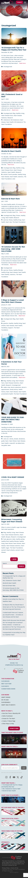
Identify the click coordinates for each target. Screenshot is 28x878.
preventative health (7, 394)
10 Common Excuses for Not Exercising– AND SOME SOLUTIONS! (13, 249)
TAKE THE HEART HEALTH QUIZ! (12, 732)
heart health (10, 122)
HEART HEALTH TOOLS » (9, 746)
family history (14, 389)
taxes (9, 445)
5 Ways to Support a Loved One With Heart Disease (12, 301)
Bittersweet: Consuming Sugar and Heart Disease (11, 520)
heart (7, 391)
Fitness (18, 215)
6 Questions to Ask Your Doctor (11, 363)
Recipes (8, 537)
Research (10, 118)
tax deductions (20, 443)
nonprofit (12, 443)
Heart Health (11, 172)
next (23, 768)
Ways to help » (7, 711)
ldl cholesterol (18, 122)
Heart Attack (13, 441)
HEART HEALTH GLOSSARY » (10, 795)
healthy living (22, 174)
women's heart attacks (8, 550)
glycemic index (11, 539)
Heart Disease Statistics (12, 383)
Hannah (5, 599)
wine (13, 179)
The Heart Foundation (18, 222)
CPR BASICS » (5, 842)
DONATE (19, 2)
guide (3, 441)
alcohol (5, 174)
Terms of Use (14, 868)
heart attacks (17, 543)
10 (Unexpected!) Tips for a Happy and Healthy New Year (13, 48)
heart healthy (5, 274)
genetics (5, 323)
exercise (5, 220)
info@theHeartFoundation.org (14, 665)
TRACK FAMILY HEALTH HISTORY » (12, 831)
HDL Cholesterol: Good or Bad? (11, 95)
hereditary (4, 327)
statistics (20, 176)
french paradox (12, 174)
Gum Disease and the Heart (11, 617)
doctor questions (16, 387)
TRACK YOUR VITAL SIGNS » (10, 818)
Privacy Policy (6, 868)
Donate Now (14, 728)
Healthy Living (20, 113)
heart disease (5, 176)
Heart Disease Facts (7, 115)
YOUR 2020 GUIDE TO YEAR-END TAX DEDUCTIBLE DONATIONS (12, 419)
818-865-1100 (14, 663)
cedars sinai (6, 387)
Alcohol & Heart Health (11, 151)
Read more (22, 63)
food (4, 539)
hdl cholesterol (15, 120)
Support (10, 327)
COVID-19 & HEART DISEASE (12, 477)
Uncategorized (7, 66)
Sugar (7, 548)
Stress (3, 321)
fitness (11, 220)
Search (5, 563)
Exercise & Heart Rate (10, 198)
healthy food (5, 541)
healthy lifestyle (18, 270)
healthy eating (20, 539)
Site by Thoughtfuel (14, 872)
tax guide (4, 445)
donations (22, 439)
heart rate (9, 222)
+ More (14, 559)
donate (16, 439)
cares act (6, 439)
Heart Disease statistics (13, 545)
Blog (14, 113)
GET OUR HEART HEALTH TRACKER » (12, 807)
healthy (11, 323)
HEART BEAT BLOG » (8, 783)
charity (11, 439)
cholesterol (6, 120)
